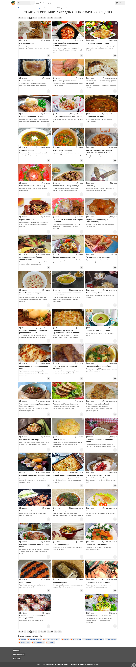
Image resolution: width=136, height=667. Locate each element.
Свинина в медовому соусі (97, 511)
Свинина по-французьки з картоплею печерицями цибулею (66, 331)
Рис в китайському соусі (29, 439)
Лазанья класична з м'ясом (64, 257)
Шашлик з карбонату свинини (31, 511)
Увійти (121, 3)
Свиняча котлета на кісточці (97, 43)
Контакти (16, 658)
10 (45, 18)
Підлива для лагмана (95, 116)
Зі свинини (51, 642)
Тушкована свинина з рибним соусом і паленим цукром (34, 405)
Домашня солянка (26, 150)
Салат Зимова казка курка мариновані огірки (30, 294)
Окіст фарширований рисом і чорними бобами (31, 258)
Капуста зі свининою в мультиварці (67, 116)
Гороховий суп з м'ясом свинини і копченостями (67, 294)
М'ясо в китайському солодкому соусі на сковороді (66, 44)
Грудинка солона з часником (98, 257)
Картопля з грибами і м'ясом (98, 293)
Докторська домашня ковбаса (65, 81)
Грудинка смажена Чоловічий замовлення (65, 367)
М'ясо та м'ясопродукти (52, 639)
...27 (59, 18)
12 (52, 18)
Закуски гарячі (111, 639)
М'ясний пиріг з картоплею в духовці (68, 475)
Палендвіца (90, 186)
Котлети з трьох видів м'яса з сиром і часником (68, 220)
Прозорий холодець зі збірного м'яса (34, 475)
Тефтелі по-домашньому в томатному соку (97, 220)
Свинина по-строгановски (96, 544)
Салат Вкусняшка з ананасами (98, 616)
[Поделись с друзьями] (134, 665)
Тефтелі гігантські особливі (97, 404)
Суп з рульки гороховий (62, 150)
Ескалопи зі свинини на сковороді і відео (34, 545)
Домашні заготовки (35, 639)
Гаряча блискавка (26, 219)
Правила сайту (18, 654)
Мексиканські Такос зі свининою (66, 404)
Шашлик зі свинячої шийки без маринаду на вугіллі (32, 617)
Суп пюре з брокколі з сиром (98, 330)
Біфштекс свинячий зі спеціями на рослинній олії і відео (33, 331)
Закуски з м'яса (25, 642)
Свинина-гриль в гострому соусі (66, 186)
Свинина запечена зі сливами (98, 475)
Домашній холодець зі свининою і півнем (100, 440)
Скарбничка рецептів (47, 3)
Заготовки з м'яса (39, 642)
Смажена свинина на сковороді (32, 186)
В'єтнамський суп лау (61, 511)
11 (48, 18)
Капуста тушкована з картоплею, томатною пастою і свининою (99, 151)
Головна (16, 651)
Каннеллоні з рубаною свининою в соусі (33, 367)
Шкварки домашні (26, 43)
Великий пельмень (27, 81)
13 (55, 18)
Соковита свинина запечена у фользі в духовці (101, 82)
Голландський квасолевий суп (98, 366)
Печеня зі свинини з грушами (98, 582)
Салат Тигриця (25, 582)
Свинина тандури (60, 582)
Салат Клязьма (59, 439)
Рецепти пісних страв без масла (94, 639)
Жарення (66, 639)
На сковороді (77, 639)
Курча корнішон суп (61, 544)
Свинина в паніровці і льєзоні (31, 116)
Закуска (23, 639)
